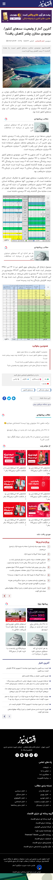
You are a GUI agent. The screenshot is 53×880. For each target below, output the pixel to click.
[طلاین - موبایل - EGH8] (26, 16)
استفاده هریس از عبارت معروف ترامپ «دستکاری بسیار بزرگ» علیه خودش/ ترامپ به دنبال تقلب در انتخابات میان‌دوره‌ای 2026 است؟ (27, 682)
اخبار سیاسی (20, 791)
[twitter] (31, 755)
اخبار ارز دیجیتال (42, 805)
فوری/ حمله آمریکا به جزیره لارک (35, 554)
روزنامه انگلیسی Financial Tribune (38, 835)
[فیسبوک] (4, 398)
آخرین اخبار (43, 663)
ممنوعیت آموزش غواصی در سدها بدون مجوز (32, 352)
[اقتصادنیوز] (26, 739)
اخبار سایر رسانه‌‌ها (18, 805)
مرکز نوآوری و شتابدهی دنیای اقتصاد (37, 846)
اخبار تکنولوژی (19, 798)
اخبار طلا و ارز (44, 791)
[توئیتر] (9, 398)
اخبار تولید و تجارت (41, 802)
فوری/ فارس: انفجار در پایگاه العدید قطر (35, 676)
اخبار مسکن (20, 794)
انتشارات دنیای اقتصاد (43, 839)
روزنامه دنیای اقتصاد (43, 823)
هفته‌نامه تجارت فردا (43, 831)
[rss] (17, 755)
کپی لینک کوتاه (45, 398)
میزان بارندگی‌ (44, 390)
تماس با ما (45, 771)
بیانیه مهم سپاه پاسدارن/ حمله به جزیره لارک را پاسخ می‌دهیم (27, 548)
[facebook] (36, 755)
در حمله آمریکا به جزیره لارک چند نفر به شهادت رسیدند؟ (27, 575)
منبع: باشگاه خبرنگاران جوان (42, 404)
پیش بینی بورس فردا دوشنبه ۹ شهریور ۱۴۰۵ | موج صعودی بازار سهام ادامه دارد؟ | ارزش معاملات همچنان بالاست (26, 569)
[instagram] (26, 755)
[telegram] (22, 755)
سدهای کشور (28, 390)
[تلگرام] (14, 398)
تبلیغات (46, 767)
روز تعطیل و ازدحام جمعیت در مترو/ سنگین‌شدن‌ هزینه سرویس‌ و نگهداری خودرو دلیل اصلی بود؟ (27, 582)
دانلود (6, 240)
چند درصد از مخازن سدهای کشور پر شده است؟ (31, 362)
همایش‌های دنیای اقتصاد (41, 843)
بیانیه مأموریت (43, 778)
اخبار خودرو (44, 798)
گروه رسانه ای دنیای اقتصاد (41, 819)
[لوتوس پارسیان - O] (26, 876)
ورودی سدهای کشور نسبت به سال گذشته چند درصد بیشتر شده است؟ (24, 357)
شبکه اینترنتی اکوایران (43, 827)
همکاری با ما (44, 774)
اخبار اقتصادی (39, 41)
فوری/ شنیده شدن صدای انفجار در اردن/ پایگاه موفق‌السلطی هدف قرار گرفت (25, 589)
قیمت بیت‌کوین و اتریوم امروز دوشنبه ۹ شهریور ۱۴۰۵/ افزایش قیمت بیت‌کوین (27, 669)
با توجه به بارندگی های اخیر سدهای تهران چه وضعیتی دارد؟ (27, 365)
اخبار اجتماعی (20, 802)
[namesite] (45, 3)
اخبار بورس (44, 794)
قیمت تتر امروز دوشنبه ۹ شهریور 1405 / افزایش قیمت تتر (28, 704)
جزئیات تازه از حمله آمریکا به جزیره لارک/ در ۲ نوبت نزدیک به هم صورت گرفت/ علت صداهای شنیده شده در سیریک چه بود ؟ (26, 697)
